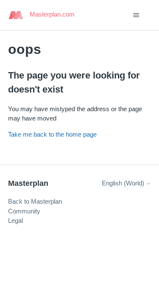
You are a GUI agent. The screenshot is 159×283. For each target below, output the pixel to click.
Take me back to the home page (52, 134)
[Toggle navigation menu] (136, 15)
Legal (15, 220)
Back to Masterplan (35, 201)
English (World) (124, 183)
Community (24, 211)
